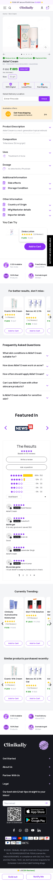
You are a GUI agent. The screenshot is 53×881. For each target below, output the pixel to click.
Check (44, 99)
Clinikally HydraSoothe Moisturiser (10, 614)
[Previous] (4, 54)
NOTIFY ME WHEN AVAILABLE (50, 251)
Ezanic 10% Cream (13, 311)
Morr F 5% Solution (35, 611)
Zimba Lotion (27, 231)
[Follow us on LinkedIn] (39, 830)
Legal (6, 783)
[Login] (42, 7)
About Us (7, 766)
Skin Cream (13, 14)
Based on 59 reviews (26, 453)
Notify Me (38, 876)
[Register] (46, 803)
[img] (18, 505)
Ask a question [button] (26, 467)
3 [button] (26, 575)
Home (5, 14)
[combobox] (10, 8)
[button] (18, 870)
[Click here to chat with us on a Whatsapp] (20, 830)
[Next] (49, 54)
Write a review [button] (27, 459)
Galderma (33, 64)
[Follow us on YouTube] (32, 830)
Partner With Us (11, 775)
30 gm (12, 76)
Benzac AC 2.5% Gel (33, 312)
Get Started (9, 758)
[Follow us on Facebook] (14, 830)
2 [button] (23, 575)
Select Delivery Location (13, 94)
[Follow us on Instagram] (26, 830)
